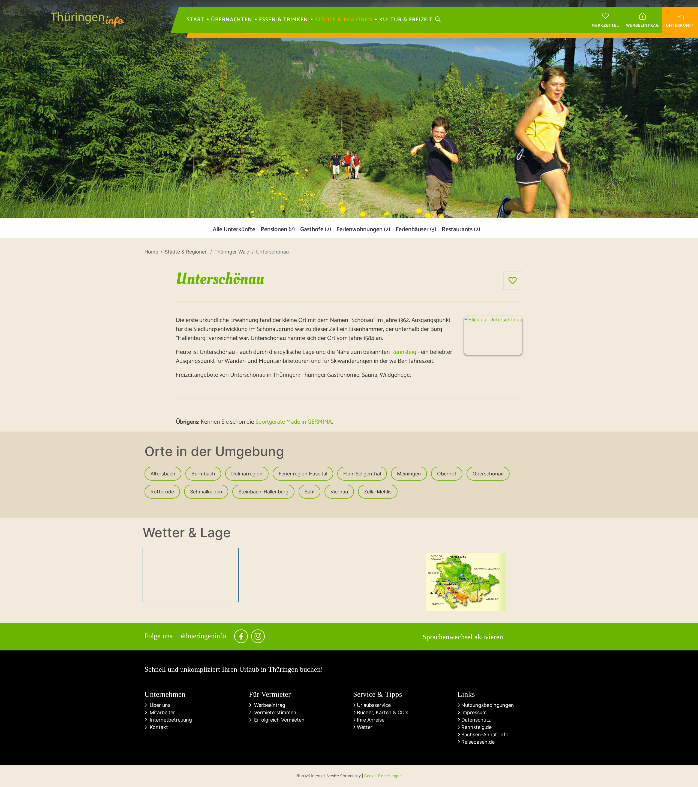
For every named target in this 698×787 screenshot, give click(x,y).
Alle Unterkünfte (234, 229)
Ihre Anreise (370, 720)
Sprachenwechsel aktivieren (463, 637)
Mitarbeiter (161, 712)
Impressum (473, 712)
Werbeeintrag (268, 705)
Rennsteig (403, 352)
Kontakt (157, 727)
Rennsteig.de (476, 727)
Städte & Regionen (343, 20)
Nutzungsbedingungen (487, 705)
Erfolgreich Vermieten (278, 720)
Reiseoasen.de (477, 742)
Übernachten (231, 20)
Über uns (158, 705)
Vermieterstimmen (273, 712)
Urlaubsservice (373, 705)
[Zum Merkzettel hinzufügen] (513, 280)
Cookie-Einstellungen (383, 775)
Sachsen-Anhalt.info (484, 734)
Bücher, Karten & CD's (382, 712)
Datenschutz (475, 720)
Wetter (364, 727)
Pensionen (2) (278, 229)
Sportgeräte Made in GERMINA (293, 422)
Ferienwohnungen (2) (363, 229)
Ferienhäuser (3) (416, 229)
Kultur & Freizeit (406, 20)
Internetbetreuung (169, 720)
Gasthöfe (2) (315, 229)
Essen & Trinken (283, 20)
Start (195, 20)
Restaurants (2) (461, 229)
